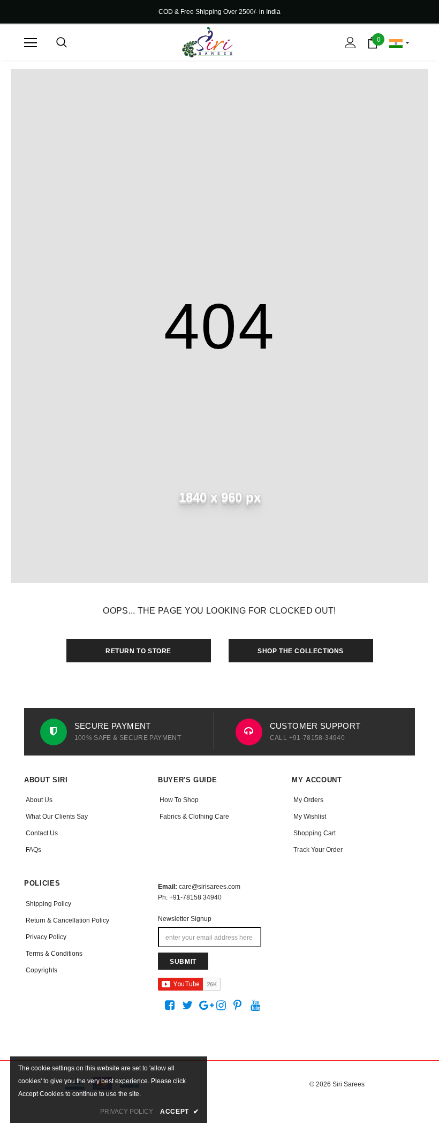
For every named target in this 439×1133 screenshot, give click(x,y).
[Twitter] (188, 1005)
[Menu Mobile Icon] (30, 42)
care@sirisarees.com (209, 886)
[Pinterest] (240, 1005)
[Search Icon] (61, 42)
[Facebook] (171, 1005)
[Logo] (207, 42)
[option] (122, 731)
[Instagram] (223, 1005)
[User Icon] (350, 42)
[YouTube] (257, 1005)
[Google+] (206, 1005)
